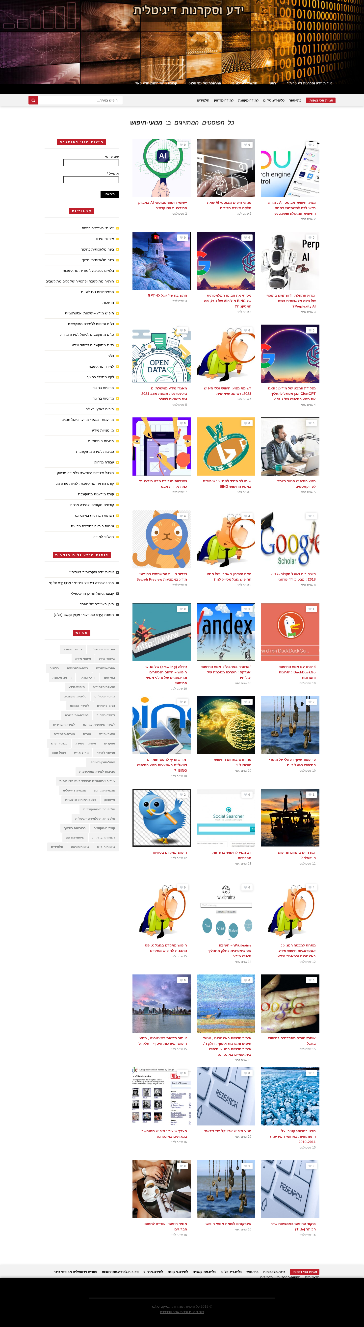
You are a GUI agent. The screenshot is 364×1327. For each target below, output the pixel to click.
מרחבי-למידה (106, 753)
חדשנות (108, 303)
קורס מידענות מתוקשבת (96, 494)
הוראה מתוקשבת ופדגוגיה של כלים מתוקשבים (80, 281)
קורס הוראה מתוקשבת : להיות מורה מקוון (83, 483)
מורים (87, 734)
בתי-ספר (295, 100)
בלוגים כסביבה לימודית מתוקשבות (88, 271)
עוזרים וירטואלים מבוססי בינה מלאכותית (87, 781)
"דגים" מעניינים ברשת (98, 228)
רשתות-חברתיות (103, 837)
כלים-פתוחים (106, 706)
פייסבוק (109, 800)
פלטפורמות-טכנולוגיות (80, 800)
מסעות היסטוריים (101, 441)
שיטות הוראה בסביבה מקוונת (92, 526)
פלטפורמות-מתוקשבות (99, 809)
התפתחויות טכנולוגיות (97, 292)
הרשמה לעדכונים (244, 83)
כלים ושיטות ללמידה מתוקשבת (91, 324)
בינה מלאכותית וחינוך (98, 260)
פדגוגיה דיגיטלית (74, 790)
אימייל (113, 174)
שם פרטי (112, 156)
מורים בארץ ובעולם (99, 409)
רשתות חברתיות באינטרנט (94, 515)
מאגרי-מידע (107, 734)
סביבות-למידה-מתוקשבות (97, 771)
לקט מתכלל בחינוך (100, 377)
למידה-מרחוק (224, 100)
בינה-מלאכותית (77, 668)
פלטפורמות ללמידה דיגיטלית (95, 818)
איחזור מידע (105, 239)
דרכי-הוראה (87, 677)
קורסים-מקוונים (104, 828)
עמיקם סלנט (161, 1306)
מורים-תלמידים (64, 734)
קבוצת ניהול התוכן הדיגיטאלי (155, 83)
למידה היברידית (64, 724)
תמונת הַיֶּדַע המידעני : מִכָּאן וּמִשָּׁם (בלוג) (84, 615)
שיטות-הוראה (75, 837)
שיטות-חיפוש (106, 847)
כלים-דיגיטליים (274, 100)
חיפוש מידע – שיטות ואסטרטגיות (89, 313)
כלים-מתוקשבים (75, 696)
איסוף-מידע (83, 659)
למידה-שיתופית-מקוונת (99, 724)
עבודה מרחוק (104, 462)
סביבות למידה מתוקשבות (95, 452)
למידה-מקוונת (248, 100)
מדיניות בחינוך (103, 388)
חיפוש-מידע (77, 687)
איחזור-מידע (107, 659)
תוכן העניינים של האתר (97, 604)
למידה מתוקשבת (101, 366)
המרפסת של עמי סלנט (204, 83)
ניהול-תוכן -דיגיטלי (102, 762)
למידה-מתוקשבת (77, 715)
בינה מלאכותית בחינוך (97, 249)
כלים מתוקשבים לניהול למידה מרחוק (86, 334)
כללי (111, 356)
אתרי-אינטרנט (105, 668)
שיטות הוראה (80, 847)
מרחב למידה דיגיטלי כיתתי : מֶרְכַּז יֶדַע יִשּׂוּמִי (81, 583)
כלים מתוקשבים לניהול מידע (93, 345)
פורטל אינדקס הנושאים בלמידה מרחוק (85, 473)
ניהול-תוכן (59, 753)
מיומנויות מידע (103, 430)
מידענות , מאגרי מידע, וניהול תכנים (87, 420)
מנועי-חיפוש (59, 743)
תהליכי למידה (103, 537)
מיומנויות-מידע (86, 743)
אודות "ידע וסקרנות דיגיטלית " (309, 83)
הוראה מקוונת (62, 677)
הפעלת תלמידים (104, 687)
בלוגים (54, 668)
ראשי (272, 83)
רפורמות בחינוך (75, 828)
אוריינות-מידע (73, 649)
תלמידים (203, 100)
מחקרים (109, 743)
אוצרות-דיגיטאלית (102, 649)
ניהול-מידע (81, 753)
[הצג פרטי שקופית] (182, 42)
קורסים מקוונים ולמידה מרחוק (92, 505)
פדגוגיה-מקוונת (104, 790)
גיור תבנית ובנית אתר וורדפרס (182, 1312)
